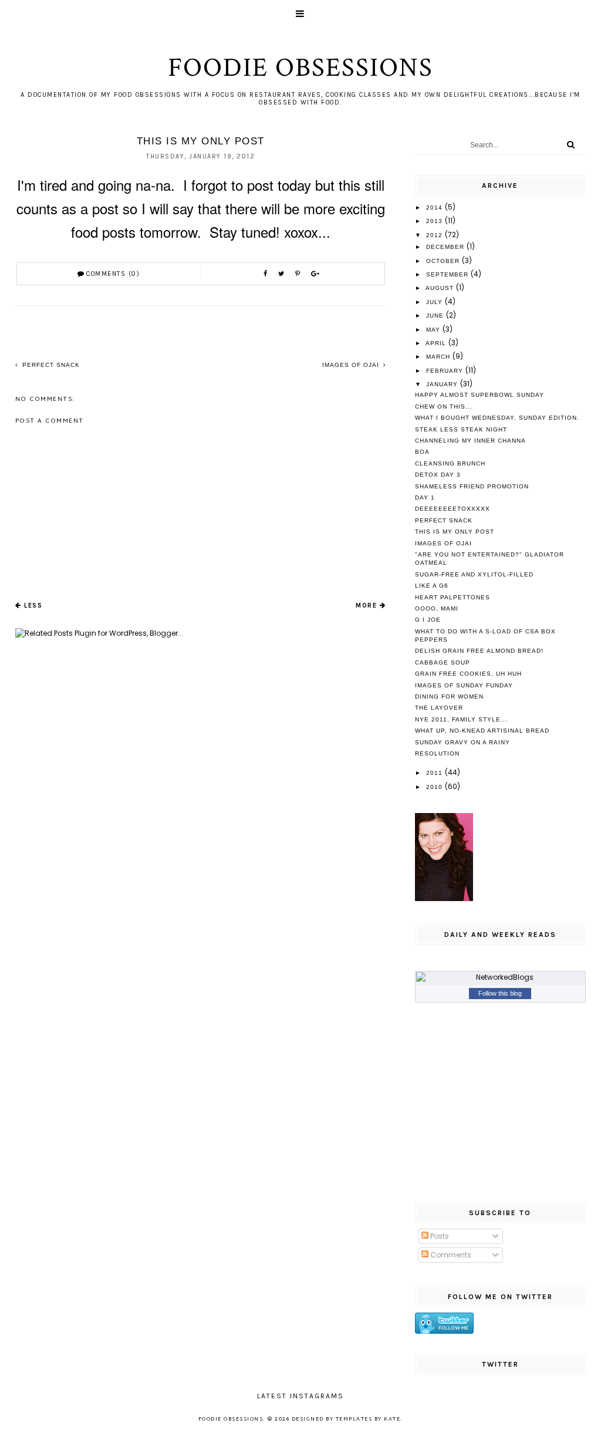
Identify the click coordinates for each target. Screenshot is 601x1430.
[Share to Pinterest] (299, 274)
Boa (422, 451)
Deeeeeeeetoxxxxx (452, 508)
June (436, 315)
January (443, 384)
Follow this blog (500, 993)
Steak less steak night (461, 429)
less (33, 605)
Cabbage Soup (442, 662)
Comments (449, 1255)
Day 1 (425, 497)
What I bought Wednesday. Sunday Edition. (497, 417)
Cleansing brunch (450, 463)
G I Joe (428, 619)
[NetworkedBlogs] (500, 977)
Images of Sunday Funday (464, 685)
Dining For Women (449, 696)
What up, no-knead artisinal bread (482, 730)
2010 (435, 787)
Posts (438, 1236)
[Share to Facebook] (267, 274)
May (434, 329)
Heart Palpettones (452, 597)
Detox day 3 (438, 474)
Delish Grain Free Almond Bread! (479, 650)
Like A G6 (431, 585)
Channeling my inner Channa (470, 440)
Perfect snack (50, 365)
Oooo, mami (436, 608)
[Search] (570, 144)
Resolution (437, 753)
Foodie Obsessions (300, 67)
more (366, 605)
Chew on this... (443, 406)
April (437, 343)
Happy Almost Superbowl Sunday (479, 395)
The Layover (439, 707)
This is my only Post (454, 531)
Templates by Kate (368, 1419)
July (435, 302)
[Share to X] (282, 274)
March (439, 356)
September (448, 274)
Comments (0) (113, 274)
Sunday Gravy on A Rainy (462, 742)
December (446, 247)
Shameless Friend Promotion (472, 486)
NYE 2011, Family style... (461, 719)
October (444, 261)
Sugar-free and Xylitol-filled (474, 574)
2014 (435, 207)
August (441, 288)
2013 (435, 221)
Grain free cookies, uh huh (468, 673)
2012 (435, 235)
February (445, 370)
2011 (435, 773)
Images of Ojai (351, 365)
